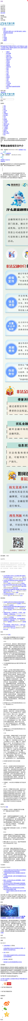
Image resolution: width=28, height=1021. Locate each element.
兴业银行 (19, 603)
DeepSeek (8, 54)
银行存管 (24, 586)
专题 (4, 34)
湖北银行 (5, 959)
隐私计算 (11, 46)
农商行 (5, 130)
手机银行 (5, 121)
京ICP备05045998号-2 (17, 987)
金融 (4, 592)
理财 (17, 31)
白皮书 (5, 110)
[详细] (2, 932)
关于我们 (3, 978)
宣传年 (5, 37)
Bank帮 (7, 49)
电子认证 (13, 627)
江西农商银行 (6, 945)
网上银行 (5, 115)
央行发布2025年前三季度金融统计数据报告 (14, 883)
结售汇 (9, 583)
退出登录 (3, 12)
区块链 (4, 47)
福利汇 (20, 31)
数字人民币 (17, 46)
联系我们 (7, 978)
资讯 (4, 29)
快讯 (7, 31)
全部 (10, 49)
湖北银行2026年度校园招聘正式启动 (12, 962)
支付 (4, 107)
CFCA (5, 118)
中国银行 (5, 113)
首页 (4, 28)
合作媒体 (12, 978)
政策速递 (10, 32)
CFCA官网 (4, 980)
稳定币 (7, 46)
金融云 (7, 47)
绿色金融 (5, 125)
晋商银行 (10, 621)
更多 (9, 634)
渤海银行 (21, 149)
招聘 (10, 31)
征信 (4, 116)
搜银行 (5, 40)
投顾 (4, 112)
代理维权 (19, 615)
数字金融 (3, 46)
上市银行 (5, 128)
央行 (4, 952)
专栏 (4, 35)
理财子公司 (6, 124)
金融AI (8, 60)
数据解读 (5, 32)
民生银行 (10, 609)
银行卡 (11, 578)
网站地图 (22, 978)
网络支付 (22, 46)
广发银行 (5, 127)
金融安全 (15, 47)
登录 (2, 1)
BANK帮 (8, 83)
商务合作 (17, 978)
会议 (12, 31)
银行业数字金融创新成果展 (13, 86)
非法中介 (7, 159)
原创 (4, 31)
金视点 (24, 31)
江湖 (15, 31)
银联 (4, 109)
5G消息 (5, 122)
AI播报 (5, 39)
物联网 (11, 47)
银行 (4, 134)
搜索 (2, 43)
